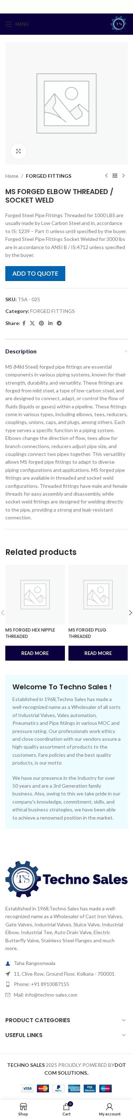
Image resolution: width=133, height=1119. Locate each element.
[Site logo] (119, 24)
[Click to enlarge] (19, 151)
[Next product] (123, 176)
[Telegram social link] (59, 323)
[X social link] (32, 323)
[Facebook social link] (24, 323)
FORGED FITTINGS (48, 176)
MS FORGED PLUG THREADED (87, 633)
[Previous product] (106, 176)
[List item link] (66, 984)
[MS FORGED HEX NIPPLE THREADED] (35, 594)
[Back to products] (115, 176)
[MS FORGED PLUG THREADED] (98, 594)
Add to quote (35, 273)
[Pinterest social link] (41, 323)
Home (11, 176)
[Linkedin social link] (50, 323)
